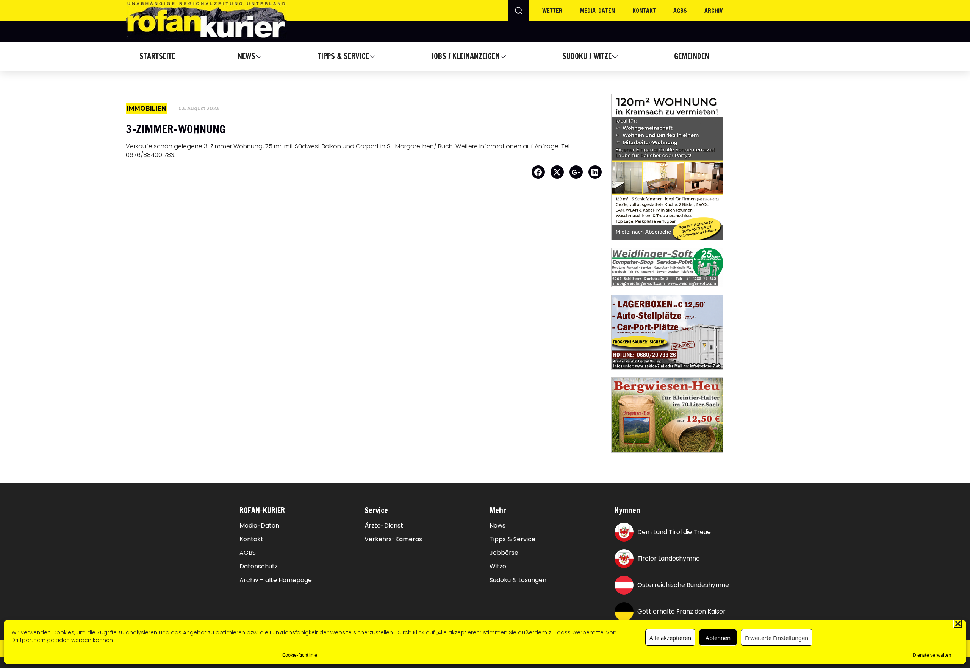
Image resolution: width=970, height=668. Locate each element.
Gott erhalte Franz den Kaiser (681, 611)
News (246, 56)
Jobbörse (504, 553)
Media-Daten (259, 526)
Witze (498, 567)
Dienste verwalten (932, 654)
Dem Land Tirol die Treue (674, 532)
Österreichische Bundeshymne (683, 585)
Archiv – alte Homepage (275, 580)
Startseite (157, 56)
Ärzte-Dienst (384, 526)
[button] (958, 623)
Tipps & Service (343, 56)
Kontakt (644, 10)
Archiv (713, 10)
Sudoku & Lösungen (518, 580)
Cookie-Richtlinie (299, 654)
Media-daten (597, 10)
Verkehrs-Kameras (393, 539)
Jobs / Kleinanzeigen (465, 56)
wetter (552, 10)
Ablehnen (718, 637)
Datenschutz (258, 567)
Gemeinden (691, 56)
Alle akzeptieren (670, 637)
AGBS (680, 10)
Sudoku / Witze (587, 56)
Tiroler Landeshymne (668, 558)
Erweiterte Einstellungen (776, 637)
